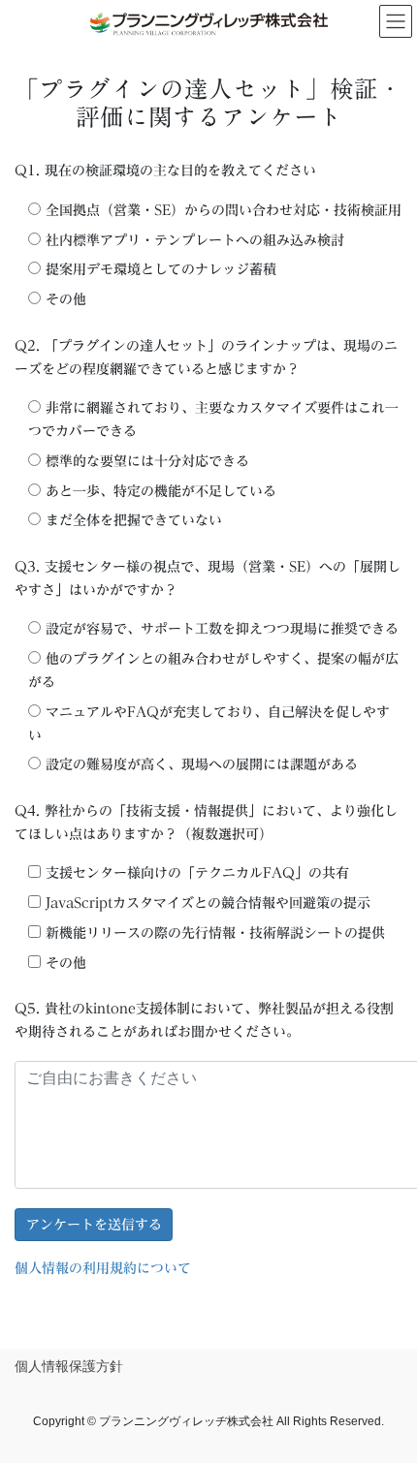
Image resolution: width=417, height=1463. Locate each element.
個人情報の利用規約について (103, 1268)
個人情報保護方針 (69, 1366)
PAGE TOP (387, 1402)
